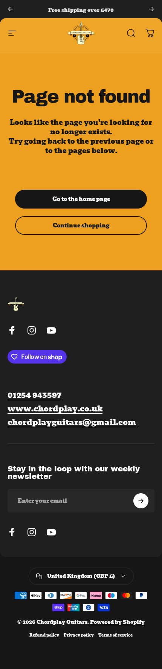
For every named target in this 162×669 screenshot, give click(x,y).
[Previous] (10, 9)
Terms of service (115, 635)
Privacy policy (79, 635)
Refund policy (44, 635)
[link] (72, 422)
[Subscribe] (140, 500)
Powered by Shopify (117, 622)
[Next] (151, 9)
